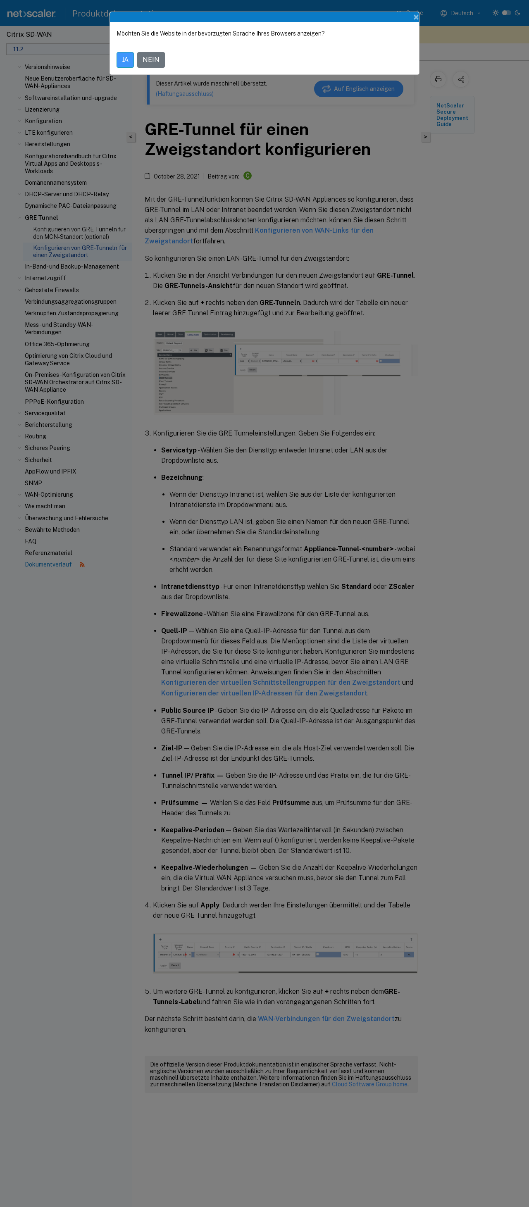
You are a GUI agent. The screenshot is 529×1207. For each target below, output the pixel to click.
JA (125, 60)
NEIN (151, 60)
